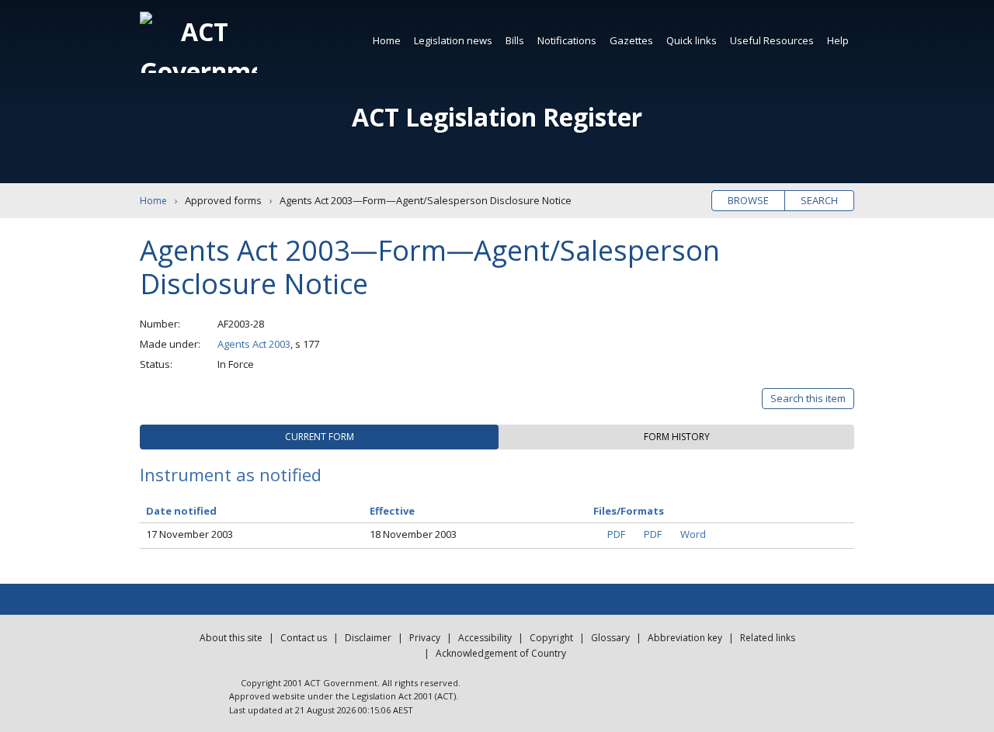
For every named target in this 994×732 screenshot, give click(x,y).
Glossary (610, 637)
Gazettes (631, 40)
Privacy (424, 637)
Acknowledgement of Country (501, 653)
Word (693, 534)
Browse (748, 200)
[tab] (319, 437)
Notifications (566, 40)
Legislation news (453, 40)
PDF (616, 534)
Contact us (303, 637)
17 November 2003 (189, 534)
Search (819, 200)
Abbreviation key (685, 637)
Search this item (808, 398)
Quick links (691, 40)
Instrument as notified (230, 474)
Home (387, 40)
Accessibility (485, 637)
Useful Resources (772, 40)
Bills (515, 40)
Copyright (551, 637)
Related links (767, 637)
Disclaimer (368, 637)
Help (838, 40)
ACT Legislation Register (497, 116)
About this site (231, 637)
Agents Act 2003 (253, 344)
